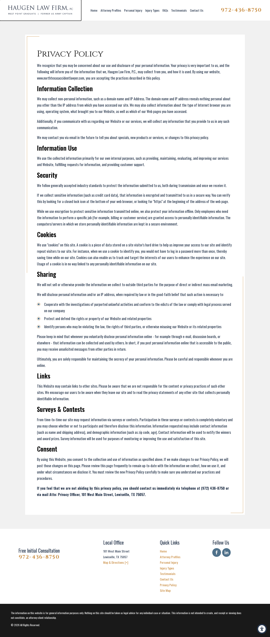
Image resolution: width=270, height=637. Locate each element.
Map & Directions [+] (115, 562)
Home (94, 10)
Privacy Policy (168, 585)
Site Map (165, 590)
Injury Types (152, 10)
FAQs (165, 10)
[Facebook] (216, 552)
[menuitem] (94, 10)
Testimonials (179, 10)
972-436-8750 (241, 10)
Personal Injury (133, 10)
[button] (262, 629)
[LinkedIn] (226, 552)
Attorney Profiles (111, 10)
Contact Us (196, 10)
